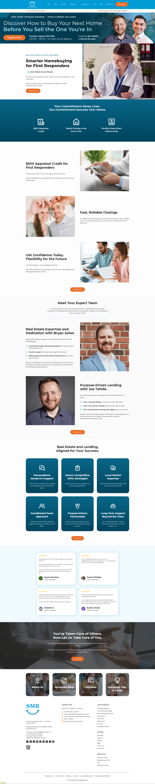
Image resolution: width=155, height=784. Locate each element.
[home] (32, 4)
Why (48, 4)
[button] (73, 4)
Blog (101, 4)
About (55, 4)
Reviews (63, 4)
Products (72, 4)
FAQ (95, 4)
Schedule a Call (33, 91)
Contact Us (109, 4)
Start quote (121, 4)
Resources (85, 4)
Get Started (77, 538)
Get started (77, 659)
